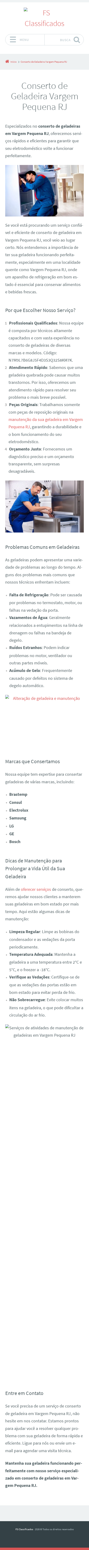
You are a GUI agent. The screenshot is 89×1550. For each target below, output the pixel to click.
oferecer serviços (36, 889)
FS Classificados (24, 1529)
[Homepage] (45, 18)
